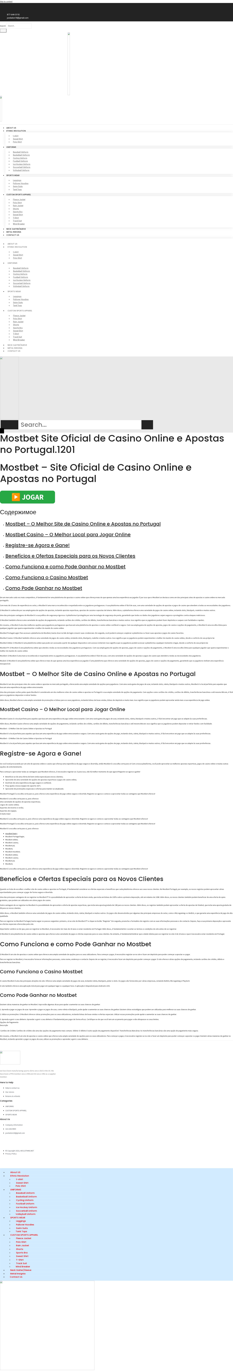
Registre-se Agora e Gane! (37, 545)
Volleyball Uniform (21, 170)
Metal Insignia (13, 232)
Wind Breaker (19, 224)
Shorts (16, 209)
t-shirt (15, 136)
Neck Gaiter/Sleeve (16, 229)
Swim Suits (18, 186)
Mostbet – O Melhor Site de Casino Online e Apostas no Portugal (83, 523)
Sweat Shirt (18, 139)
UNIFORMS (11, 147)
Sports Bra (17, 212)
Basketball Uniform (21, 155)
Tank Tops (17, 189)
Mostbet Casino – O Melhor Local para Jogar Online (68, 534)
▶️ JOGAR (27, 497)
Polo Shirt (17, 142)
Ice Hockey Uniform (21, 164)
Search (3, 26)
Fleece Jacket (19, 200)
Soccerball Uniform (21, 167)
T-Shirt (16, 218)
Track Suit (17, 221)
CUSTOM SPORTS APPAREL (18, 194)
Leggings (17, 180)
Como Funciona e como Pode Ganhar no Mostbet (65, 566)
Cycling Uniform (20, 158)
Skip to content (6, 1)
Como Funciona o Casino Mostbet (46, 577)
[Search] (3, 30)
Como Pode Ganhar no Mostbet (43, 588)
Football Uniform (20, 161)
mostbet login (11, 833)
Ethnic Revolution (16, 130)
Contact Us (12, 235)
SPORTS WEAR (13, 175)
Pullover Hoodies (20, 183)
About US (11, 128)
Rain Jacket (18, 206)
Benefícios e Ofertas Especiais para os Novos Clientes (70, 555)
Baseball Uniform (20, 152)
